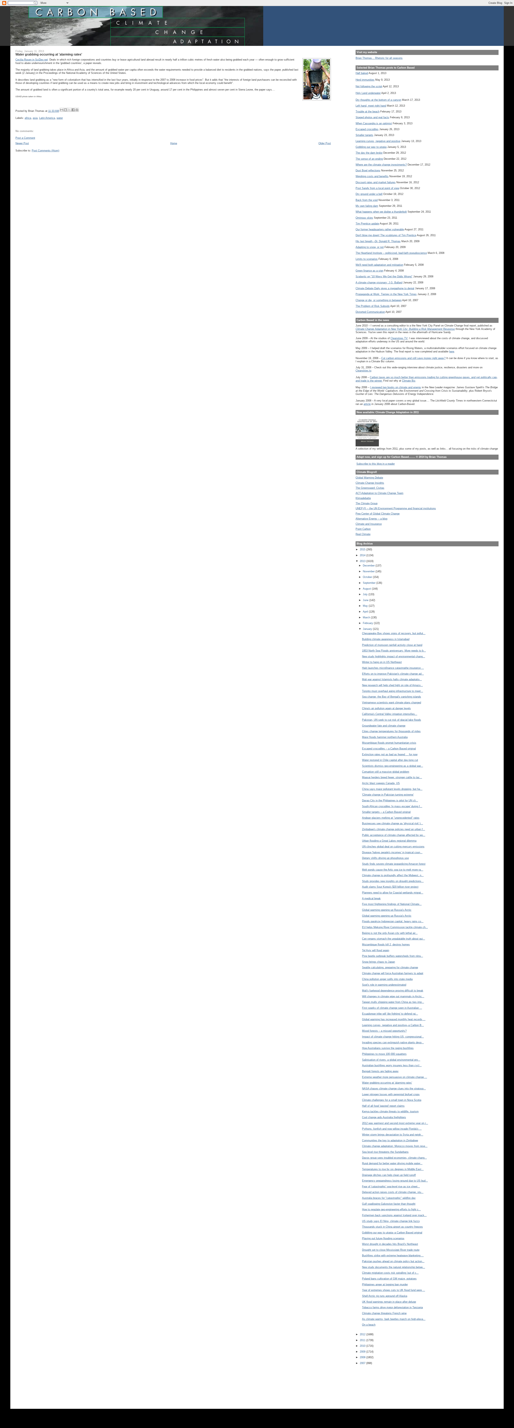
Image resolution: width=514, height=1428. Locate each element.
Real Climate (363, 534)
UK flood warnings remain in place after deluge (389, 1301)
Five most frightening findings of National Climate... (392, 904)
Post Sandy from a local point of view (377, 188)
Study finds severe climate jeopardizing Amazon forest (393, 863)
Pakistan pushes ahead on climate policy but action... (393, 1261)
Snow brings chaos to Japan (378, 961)
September (369, 582)
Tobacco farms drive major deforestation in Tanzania (392, 1307)
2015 (363, 549)
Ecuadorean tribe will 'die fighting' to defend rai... (390, 1013)
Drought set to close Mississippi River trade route (390, 1249)
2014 (363, 555)
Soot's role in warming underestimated (384, 984)
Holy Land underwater (368, 93)
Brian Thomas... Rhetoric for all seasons (379, 58)
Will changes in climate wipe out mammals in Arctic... (393, 996)
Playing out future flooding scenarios (383, 1238)
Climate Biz (408, 380)
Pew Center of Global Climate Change (378, 513)
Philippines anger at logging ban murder (385, 1284)
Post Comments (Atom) (45, 150)
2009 (363, 1351)
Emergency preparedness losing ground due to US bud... (395, 1180)
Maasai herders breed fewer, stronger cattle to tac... (392, 777)
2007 (363, 1363)
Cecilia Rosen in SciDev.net (31, 59)
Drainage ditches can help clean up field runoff (389, 1175)
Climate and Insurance (369, 523)
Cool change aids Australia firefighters (384, 1117)
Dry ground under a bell (369, 194)
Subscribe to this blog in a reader (375, 463)
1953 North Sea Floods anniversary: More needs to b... (394, 650)
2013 (363, 561)
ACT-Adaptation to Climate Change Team (379, 493)
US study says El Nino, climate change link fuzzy (391, 1221)
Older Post (324, 143)
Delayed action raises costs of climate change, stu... (392, 1192)
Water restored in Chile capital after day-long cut (390, 760)
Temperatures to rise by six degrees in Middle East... (393, 1169)
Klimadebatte (363, 498)
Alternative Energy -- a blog (371, 518)
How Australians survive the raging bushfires (388, 1048)
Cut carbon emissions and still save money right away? (413, 358)
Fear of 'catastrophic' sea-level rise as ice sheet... (391, 1186)
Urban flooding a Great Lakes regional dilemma (389, 840)
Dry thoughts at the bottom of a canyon (378, 99)
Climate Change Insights (370, 482)
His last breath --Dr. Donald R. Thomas (378, 241)
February (368, 623)
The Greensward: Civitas (370, 487)
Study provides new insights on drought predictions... (393, 881)
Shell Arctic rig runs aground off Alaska (384, 1295)
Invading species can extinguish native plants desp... (393, 1042)
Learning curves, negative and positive (378, 141)
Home (173, 143)
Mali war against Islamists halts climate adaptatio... (392, 679)
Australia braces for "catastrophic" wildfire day (389, 1197)
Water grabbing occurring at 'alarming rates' (387, 1082)
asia (35, 117)
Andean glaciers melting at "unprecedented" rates (390, 817)
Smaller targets (364, 135)
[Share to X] (69, 110)
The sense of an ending (369, 158)
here (451, 351)
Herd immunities (365, 79)
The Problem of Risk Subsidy (373, 306)
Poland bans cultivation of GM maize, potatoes (389, 1278)
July (365, 594)
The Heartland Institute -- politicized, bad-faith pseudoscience (391, 252)
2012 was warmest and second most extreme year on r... (395, 1123)
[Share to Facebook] (73, 110)
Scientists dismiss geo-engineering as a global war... (392, 765)
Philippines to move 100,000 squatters (384, 1053)
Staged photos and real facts (372, 117)
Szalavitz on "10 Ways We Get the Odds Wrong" (384, 276)
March (367, 617)
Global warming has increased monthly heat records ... (393, 1019)
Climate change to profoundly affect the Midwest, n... (393, 875)
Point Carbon (363, 528)
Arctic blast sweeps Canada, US (381, 783)
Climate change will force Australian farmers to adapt (392, 973)
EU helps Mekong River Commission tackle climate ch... (395, 927)
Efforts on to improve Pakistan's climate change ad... (393, 673)
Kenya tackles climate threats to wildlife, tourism (390, 1111)
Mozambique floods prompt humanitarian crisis (389, 742)
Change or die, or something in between (379, 300)
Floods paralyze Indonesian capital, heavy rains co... (392, 921)
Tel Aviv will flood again (375, 950)
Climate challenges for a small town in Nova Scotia (391, 1100)
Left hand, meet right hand (371, 105)
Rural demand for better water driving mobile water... (392, 1163)
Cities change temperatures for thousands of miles (391, 731)
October (368, 577)
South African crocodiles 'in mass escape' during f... (392, 806)
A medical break (371, 898)
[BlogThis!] (65, 110)
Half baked (362, 73)
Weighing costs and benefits (372, 176)
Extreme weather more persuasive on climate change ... (394, 1077)
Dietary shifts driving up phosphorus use (385, 858)
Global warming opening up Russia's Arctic (386, 909)
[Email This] (62, 110)
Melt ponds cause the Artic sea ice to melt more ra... (392, 869)
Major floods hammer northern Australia (385, 737)
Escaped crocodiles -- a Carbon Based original (389, 748)
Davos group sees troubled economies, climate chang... (394, 1157)
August (367, 588)
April (366, 611)
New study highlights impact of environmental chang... (393, 656)
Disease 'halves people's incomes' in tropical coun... (392, 852)
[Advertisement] (374, 1384)
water (60, 117)
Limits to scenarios (367, 258)
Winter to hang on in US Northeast (382, 662)
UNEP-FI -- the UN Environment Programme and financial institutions (396, 508)
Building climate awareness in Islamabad (385, 639)
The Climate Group (366, 503)
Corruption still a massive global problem (385, 771)
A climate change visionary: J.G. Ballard (379, 282)
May (366, 605)
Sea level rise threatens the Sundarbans (385, 1151)
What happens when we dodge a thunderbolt (381, 211)
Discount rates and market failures (376, 182)
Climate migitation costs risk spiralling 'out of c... (390, 1272)
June (366, 600)
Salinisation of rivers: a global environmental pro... (391, 1059)
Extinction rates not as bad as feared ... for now (389, 754)
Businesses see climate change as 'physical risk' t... (392, 823)
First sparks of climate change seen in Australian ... (392, 1007)
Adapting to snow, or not (370, 247)
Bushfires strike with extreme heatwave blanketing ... (393, 1255)
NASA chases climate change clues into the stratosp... (394, 1088)
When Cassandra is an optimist (374, 123)
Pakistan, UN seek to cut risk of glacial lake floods (391, 719)
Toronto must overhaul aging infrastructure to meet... (392, 691)
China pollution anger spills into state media (387, 979)
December (369, 565)
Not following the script (369, 86)
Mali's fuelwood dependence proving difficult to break (392, 990)
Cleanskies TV (399, 338)
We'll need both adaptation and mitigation (379, 264)
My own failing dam (367, 205)
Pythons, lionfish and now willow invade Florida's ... (392, 1128)
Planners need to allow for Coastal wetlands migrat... (392, 892)
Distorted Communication (370, 311)
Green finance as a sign (369, 270)
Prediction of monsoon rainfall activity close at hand (392, 645)
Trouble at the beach (367, 111)
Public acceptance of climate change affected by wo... (393, 835)
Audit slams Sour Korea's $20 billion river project (390, 886)
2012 (363, 1334)
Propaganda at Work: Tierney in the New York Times (386, 294)
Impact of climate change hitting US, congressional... (393, 1036)
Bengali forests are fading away (380, 1071)
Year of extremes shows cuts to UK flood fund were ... (393, 1290)
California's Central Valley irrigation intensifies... (389, 714)
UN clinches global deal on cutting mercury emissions (393, 846)
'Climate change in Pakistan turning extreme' (388, 794)
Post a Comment (25, 137)
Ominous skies (364, 217)
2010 (363, 1345)
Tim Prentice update (367, 223)
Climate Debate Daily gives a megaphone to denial (385, 288)
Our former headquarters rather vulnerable (380, 229)
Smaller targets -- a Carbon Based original (386, 811)
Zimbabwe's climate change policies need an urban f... (393, 829)
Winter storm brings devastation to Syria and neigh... (392, 1134)
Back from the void (367, 200)
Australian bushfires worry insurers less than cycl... (392, 1065)
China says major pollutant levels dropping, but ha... (392, 789)
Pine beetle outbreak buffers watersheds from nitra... (392, 955)
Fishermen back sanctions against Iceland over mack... (394, 1215)
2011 (363, 1340)
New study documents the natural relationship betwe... (393, 1267)
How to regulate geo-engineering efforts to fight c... (391, 1209)
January (368, 628)
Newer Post (22, 143)
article (367, 404)
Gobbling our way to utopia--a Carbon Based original (392, 1232)
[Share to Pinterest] (77, 110)
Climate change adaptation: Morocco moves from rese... (394, 1146)
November (369, 571)
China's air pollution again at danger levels (386, 708)
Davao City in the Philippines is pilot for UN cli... (390, 800)
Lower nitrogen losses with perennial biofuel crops (391, 1094)
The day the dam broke (369, 152)
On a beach (368, 1324)
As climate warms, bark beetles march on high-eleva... (393, 1319)
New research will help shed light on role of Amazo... (392, 685)
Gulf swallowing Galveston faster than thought (388, 1203)
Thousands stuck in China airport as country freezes (392, 1226)
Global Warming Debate (369, 477)
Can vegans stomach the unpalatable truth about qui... (393, 938)
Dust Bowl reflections (368, 170)
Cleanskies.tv (363, 370)
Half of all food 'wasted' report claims (383, 1105)
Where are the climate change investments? (381, 164)
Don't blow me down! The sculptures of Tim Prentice (386, 235)
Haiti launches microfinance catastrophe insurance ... (393, 667)
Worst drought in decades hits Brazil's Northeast (390, 1244)
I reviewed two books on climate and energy (395, 387)
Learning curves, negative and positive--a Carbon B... (393, 1025)
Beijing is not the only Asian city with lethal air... (390, 933)
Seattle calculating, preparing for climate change (390, 967)
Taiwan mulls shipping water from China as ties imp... (393, 1002)
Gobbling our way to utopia (371, 146)
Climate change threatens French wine (384, 1313)
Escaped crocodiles (367, 129)
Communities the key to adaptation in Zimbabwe (390, 1140)
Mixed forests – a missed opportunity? (384, 1030)
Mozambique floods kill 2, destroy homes (386, 944)
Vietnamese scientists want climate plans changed (391, 702)
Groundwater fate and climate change (383, 725)
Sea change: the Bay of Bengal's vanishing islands (391, 696)
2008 (363, 1357)
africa (28, 117)
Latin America (47, 117)
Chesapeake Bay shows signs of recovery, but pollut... (393, 633)
